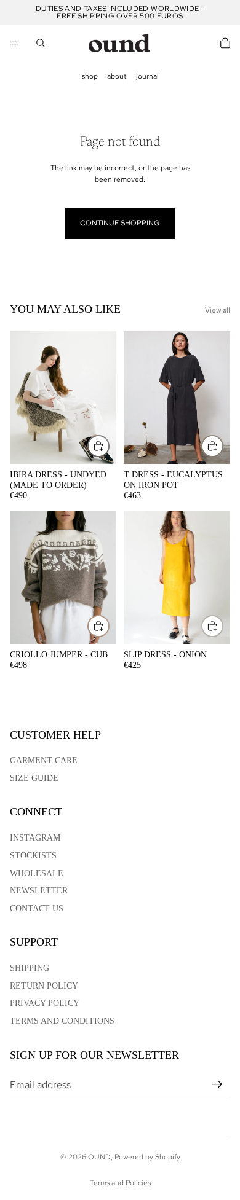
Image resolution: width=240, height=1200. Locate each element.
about (117, 76)
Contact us (36, 908)
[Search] (40, 43)
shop (90, 76)
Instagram (35, 837)
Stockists (33, 855)
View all (217, 310)
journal (147, 76)
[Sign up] (217, 1084)
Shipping (29, 968)
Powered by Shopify (147, 1157)
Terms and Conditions (62, 1020)
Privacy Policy (44, 1003)
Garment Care (44, 760)
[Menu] (14, 43)
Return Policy (44, 985)
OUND (99, 1157)
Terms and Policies (120, 1183)
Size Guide (34, 778)
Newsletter (39, 890)
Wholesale (36, 873)
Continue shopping (120, 223)
